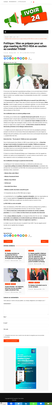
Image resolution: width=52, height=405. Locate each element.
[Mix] (13, 58)
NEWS (28, 52)
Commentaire (7, 303)
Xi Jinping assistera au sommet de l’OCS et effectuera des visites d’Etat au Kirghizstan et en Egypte (14, 256)
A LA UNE (24, 52)
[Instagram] (18, 58)
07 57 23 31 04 (22, 1)
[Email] (23, 58)
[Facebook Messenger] (21, 58)
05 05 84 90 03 (12, 1)
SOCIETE (13, 284)
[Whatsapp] (15, 58)
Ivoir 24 (6, 52)
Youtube (34, 2)
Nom (5, 317)
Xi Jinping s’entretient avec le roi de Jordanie (37, 286)
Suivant (44, 241)
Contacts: (6, 1)
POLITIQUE (32, 52)
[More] (26, 58)
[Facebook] (5, 58)
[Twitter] (7, 58)
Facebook (31, 2)
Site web (6, 329)
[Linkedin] (10, 58)
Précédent (8, 241)
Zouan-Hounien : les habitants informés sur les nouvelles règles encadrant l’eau (14, 288)
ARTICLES (8, 250)
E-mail (6, 323)
